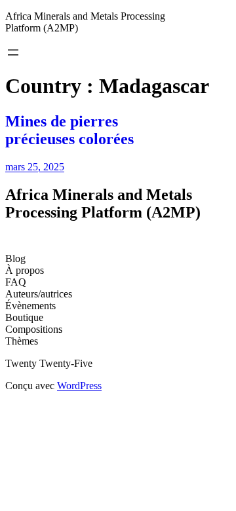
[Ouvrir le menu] (13, 52)
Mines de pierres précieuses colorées (69, 130)
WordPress (79, 385)
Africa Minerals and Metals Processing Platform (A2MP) (103, 203)
